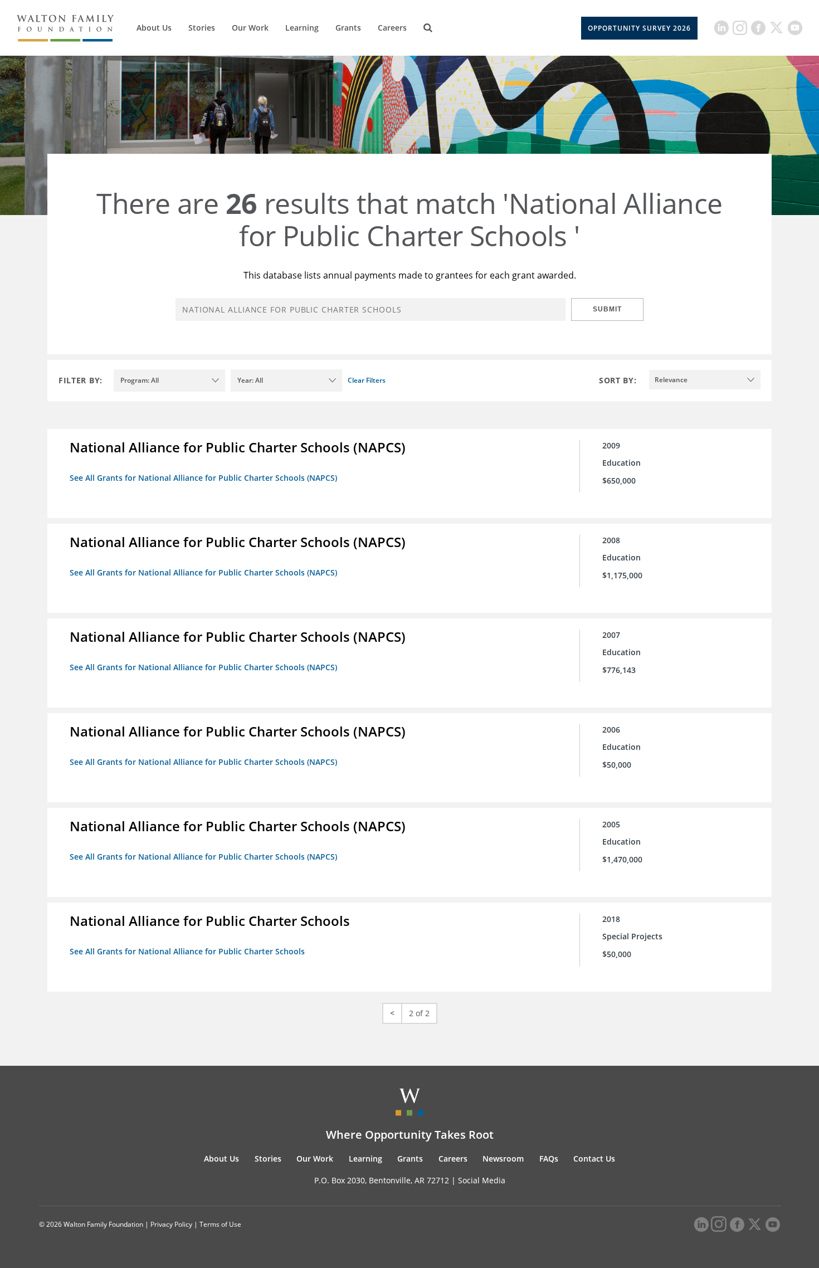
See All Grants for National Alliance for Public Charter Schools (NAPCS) (203, 477)
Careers (392, 27)
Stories (201, 27)
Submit (607, 309)
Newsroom (503, 1158)
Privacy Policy (171, 1224)
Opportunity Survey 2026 (639, 28)
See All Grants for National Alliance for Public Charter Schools (187, 951)
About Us (154, 27)
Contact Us (594, 1158)
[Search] (427, 27)
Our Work (250, 27)
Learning (302, 27)
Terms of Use (220, 1224)
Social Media (481, 1180)
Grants (348, 27)
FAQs (548, 1158)
